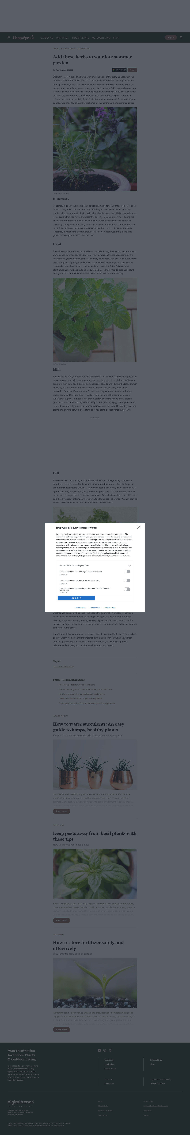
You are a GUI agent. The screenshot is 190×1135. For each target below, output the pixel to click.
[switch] (127, 571)
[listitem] (95, 565)
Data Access (95, 607)
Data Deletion (80, 607)
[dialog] (95, 567)
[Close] (139, 528)
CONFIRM (76, 598)
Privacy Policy (109, 607)
